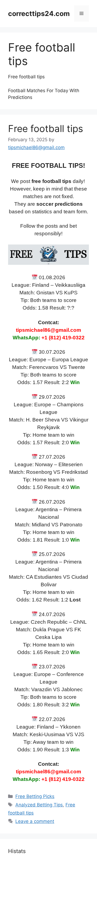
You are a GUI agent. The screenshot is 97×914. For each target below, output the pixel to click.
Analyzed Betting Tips (39, 804)
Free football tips (45, 128)
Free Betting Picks (34, 796)
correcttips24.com (39, 13)
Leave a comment (34, 821)
